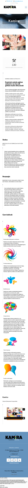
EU (26, 13)
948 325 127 (10, 1)
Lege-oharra (14, 474)
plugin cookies (11, 483)
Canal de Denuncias (14, 463)
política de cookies (13, 482)
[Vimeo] (15, 3)
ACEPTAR (2, 485)
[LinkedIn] (17, 3)
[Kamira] (14, 7)
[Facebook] (11, 3)
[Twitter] (13, 3)
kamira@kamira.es (19, 1)
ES (25, 13)
